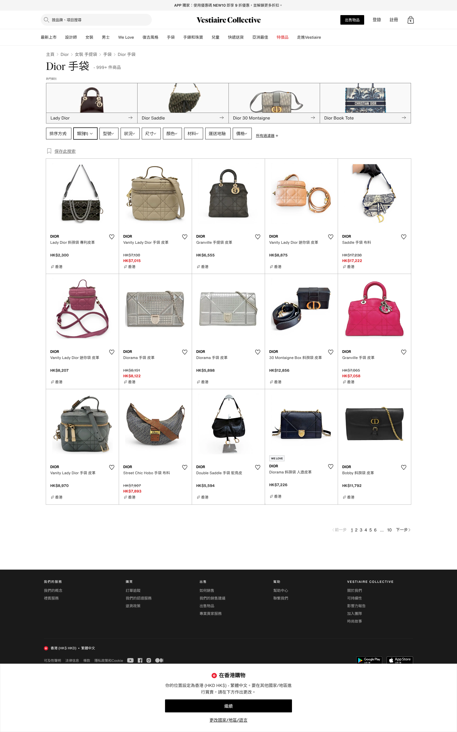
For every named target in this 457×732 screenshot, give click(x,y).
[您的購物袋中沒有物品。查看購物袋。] (410, 20)
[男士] (114, 37)
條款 (86, 660)
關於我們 (354, 590)
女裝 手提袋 (86, 54)
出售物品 (352, 20)
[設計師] (81, 37)
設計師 (71, 37)
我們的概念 (53, 590)
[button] (410, 20)
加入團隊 (354, 613)
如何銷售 (206, 590)
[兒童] (224, 37)
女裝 (89, 37)
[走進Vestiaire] (325, 37)
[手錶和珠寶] (207, 37)
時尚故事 (354, 621)
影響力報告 (356, 606)
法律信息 (72, 660)
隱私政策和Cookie (108, 660)
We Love (126, 37)
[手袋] (179, 37)
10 (389, 530)
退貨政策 (133, 606)
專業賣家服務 (210, 613)
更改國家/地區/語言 (228, 720)
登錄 (377, 20)
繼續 (228, 706)
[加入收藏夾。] (111, 237)
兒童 (216, 37)
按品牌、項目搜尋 (66, 20)
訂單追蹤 (133, 590)
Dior (65, 54)
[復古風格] (163, 37)
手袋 (107, 54)
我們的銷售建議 (212, 598)
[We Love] (138, 37)
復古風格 (150, 37)
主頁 (50, 54)
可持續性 (354, 598)
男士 (106, 37)
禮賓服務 (51, 598)
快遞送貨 (236, 37)
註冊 (394, 20)
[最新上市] (61, 37)
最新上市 (49, 37)
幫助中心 (280, 590)
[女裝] (97, 37)
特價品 (283, 37)
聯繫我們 (280, 598)
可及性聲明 (52, 660)
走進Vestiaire (309, 37)
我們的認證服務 (139, 598)
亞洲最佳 (260, 37)
